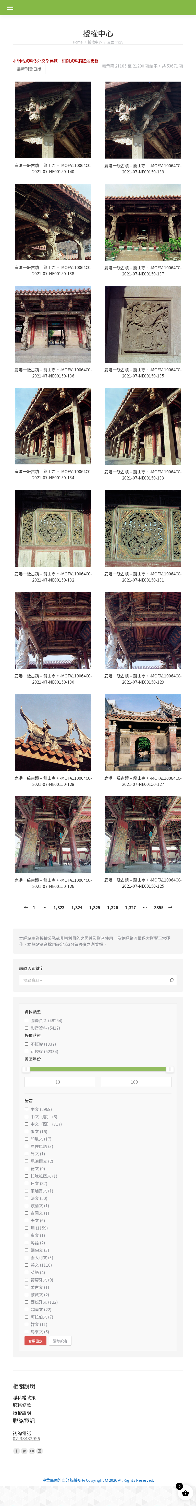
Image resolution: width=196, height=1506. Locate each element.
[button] (87, 152)
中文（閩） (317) (46, 1124)
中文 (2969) (41, 1109)
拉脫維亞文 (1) (44, 1176)
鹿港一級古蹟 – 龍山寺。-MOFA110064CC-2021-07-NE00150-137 (143, 270)
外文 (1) (38, 1154)
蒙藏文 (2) (40, 1294)
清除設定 (60, 1340)
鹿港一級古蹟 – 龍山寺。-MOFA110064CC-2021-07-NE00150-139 (143, 168)
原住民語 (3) (42, 1146)
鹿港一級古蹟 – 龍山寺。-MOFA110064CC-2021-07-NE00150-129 (143, 679)
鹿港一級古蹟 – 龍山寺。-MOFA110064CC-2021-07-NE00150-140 (53, 168)
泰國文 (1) (40, 1213)
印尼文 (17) (41, 1139)
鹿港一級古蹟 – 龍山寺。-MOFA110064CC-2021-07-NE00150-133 (143, 474)
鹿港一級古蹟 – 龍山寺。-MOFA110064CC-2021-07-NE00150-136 (53, 372)
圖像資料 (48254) (47, 1020)
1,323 (59, 907)
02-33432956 (26, 1438)
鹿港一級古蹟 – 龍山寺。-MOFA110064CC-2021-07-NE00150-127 (143, 781)
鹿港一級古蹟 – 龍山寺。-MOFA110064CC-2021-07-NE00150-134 (53, 474)
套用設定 (35, 1341)
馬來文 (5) (40, 1332)
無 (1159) (39, 1228)
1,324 (76, 907)
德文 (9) (38, 1168)
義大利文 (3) (42, 1257)
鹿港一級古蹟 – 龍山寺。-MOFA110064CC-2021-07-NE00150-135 (143, 372)
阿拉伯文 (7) (42, 1317)
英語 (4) (38, 1272)
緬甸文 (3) (40, 1250)
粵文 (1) (38, 1235)
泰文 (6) (38, 1220)
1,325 (94, 907)
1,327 (130, 907)
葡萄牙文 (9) (42, 1280)
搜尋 (171, 980)
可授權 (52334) (44, 1051)
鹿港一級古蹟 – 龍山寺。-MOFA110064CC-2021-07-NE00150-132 (53, 577)
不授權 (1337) (43, 1044)
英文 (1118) (41, 1265)
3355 (158, 907)
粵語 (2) (38, 1243)
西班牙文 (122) (44, 1302)
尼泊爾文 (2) (42, 1161)
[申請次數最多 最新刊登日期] (29, 69)
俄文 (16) (39, 1131)
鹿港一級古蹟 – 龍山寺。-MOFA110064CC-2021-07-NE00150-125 (143, 883)
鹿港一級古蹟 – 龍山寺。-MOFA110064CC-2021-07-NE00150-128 (53, 781)
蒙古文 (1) (40, 1287)
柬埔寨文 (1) (42, 1191)
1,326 (112, 907)
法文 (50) (39, 1198)
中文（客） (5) (44, 1116)
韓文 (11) (39, 1324)
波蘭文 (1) (40, 1205)
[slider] (26, 1069)
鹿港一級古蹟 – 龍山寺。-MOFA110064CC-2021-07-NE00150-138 (53, 270)
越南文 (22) (41, 1309)
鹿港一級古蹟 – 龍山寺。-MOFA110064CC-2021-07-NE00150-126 (53, 883)
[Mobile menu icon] (10, 8)
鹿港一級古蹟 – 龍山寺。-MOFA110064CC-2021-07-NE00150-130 (53, 679)
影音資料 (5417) (45, 1028)
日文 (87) (39, 1183)
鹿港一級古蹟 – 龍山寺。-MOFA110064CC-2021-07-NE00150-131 (143, 577)
